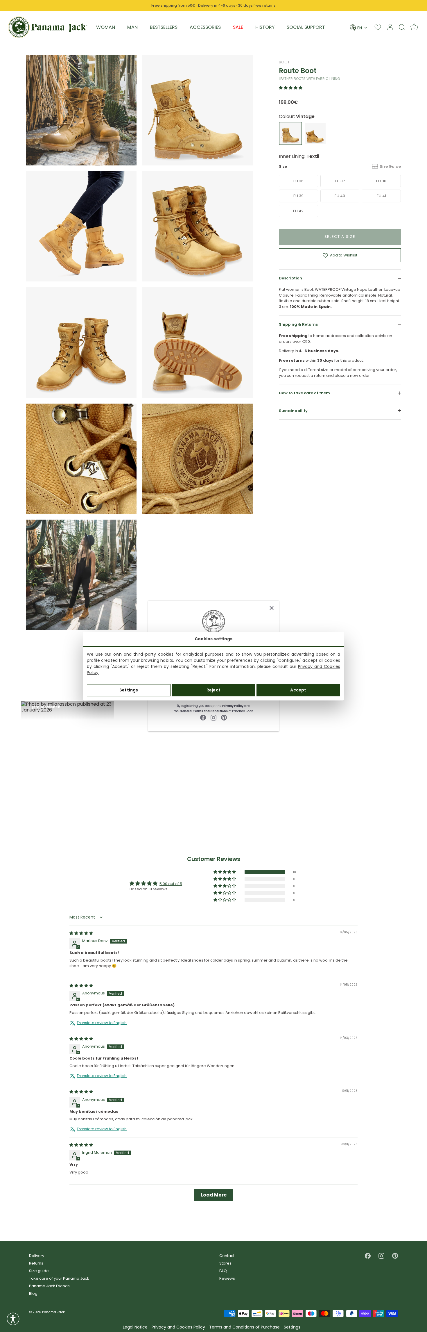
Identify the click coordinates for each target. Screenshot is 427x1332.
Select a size (340, 236)
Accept (298, 690)
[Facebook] (203, 717)
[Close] (271, 608)
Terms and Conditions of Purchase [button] (244, 1327)
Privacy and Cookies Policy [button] (178, 1327)
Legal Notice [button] (135, 1327)
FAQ (223, 1271)
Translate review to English (102, 1022)
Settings (128, 690)
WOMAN (105, 27)
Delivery (36, 1255)
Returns (36, 1263)
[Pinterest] (224, 717)
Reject (213, 690)
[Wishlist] (377, 27)
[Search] (402, 27)
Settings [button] (292, 1327)
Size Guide (390, 166)
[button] (290, 87)
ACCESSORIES (205, 27)
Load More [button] (214, 1194)
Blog (33, 1293)
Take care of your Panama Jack (59, 1278)
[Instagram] (213, 717)
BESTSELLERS (163, 27)
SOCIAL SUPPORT (306, 27)
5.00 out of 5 (170, 884)
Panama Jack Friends (49, 1286)
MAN (132, 27)
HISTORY (264, 27)
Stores (225, 1263)
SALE (238, 27)
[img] (81, 933)
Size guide (39, 1271)
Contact (226, 1255)
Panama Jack (53, 1312)
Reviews (227, 1278)
